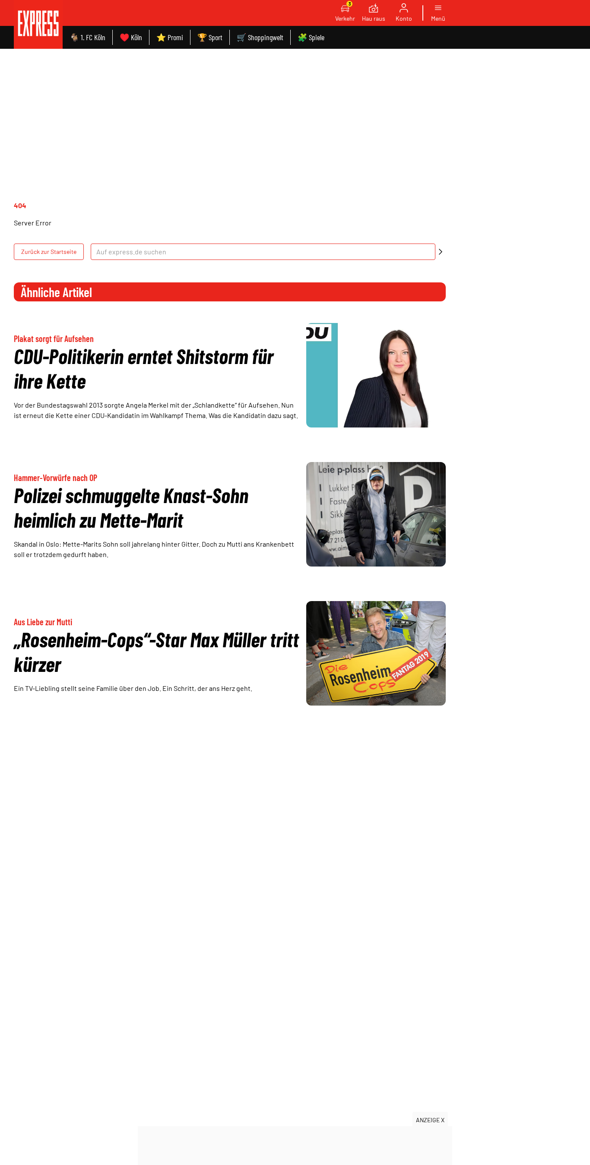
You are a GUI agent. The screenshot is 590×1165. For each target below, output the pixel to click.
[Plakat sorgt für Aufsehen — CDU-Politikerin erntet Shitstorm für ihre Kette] (376, 375)
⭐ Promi (169, 37)
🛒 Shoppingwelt (260, 37)
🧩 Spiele (311, 37)
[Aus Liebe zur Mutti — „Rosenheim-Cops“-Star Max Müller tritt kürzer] (376, 653)
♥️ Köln (131, 37)
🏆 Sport (209, 37)
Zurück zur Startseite (48, 251)
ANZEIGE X (430, 1120)
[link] (38, 24)
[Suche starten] (440, 251)
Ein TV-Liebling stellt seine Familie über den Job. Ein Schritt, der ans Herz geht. (133, 688)
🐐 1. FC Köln (87, 37)
